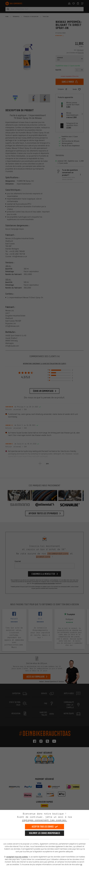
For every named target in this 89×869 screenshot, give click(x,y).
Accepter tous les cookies (43, 826)
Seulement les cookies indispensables (44, 833)
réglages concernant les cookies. (44, 820)
